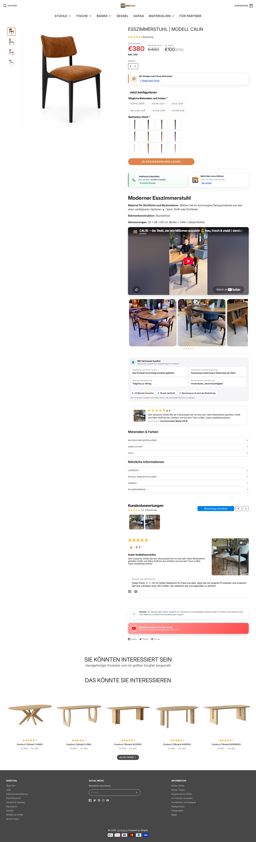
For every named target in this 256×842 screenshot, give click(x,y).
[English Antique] (175, 136)
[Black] (134, 124)
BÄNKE (102, 16)
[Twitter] (94, 800)
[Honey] (148, 148)
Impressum (11, 806)
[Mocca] (161, 124)
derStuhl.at (122, 830)
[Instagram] (103, 800)
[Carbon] (148, 124)
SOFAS (138, 16)
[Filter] (238, 508)
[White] (134, 148)
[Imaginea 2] (186, 348)
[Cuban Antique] (175, 124)
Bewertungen (12, 819)
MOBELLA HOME (14, 814)
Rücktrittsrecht (13, 798)
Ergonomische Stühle (181, 794)
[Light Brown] (148, 136)
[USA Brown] (161, 148)
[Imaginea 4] (190, 348)
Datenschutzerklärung (17, 794)
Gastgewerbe (177, 806)
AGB (8, 790)
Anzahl (132, 61)
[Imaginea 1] (183, 348)
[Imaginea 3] (188, 348)
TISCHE (82, 16)
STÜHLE (61, 16)
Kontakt (10, 810)
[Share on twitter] (135, 592)
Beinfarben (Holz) (139, 116)
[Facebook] (90, 800)
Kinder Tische (178, 790)
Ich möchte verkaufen (182, 798)
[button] (134, 37)
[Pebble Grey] (175, 148)
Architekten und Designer (183, 802)
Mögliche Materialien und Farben (148, 98)
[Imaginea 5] (192, 348)
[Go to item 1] (136, 522)
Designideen (177, 810)
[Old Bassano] (134, 136)
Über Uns (10, 785)
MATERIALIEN (160, 16)
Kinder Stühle (177, 785)
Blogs (174, 814)
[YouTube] (107, 800)
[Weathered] (161, 136)
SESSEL (122, 16)
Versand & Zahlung (15, 802)
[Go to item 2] (152, 522)
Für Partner (190, 16)
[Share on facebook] (130, 592)
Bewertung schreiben (216, 508)
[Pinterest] (98, 800)
